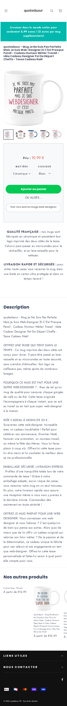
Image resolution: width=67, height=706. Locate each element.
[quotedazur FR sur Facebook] (62, 679)
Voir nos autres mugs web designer (33, 207)
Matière (22, 166)
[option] (33, 97)
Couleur (44, 166)
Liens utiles (15, 656)
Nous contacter (20, 667)
